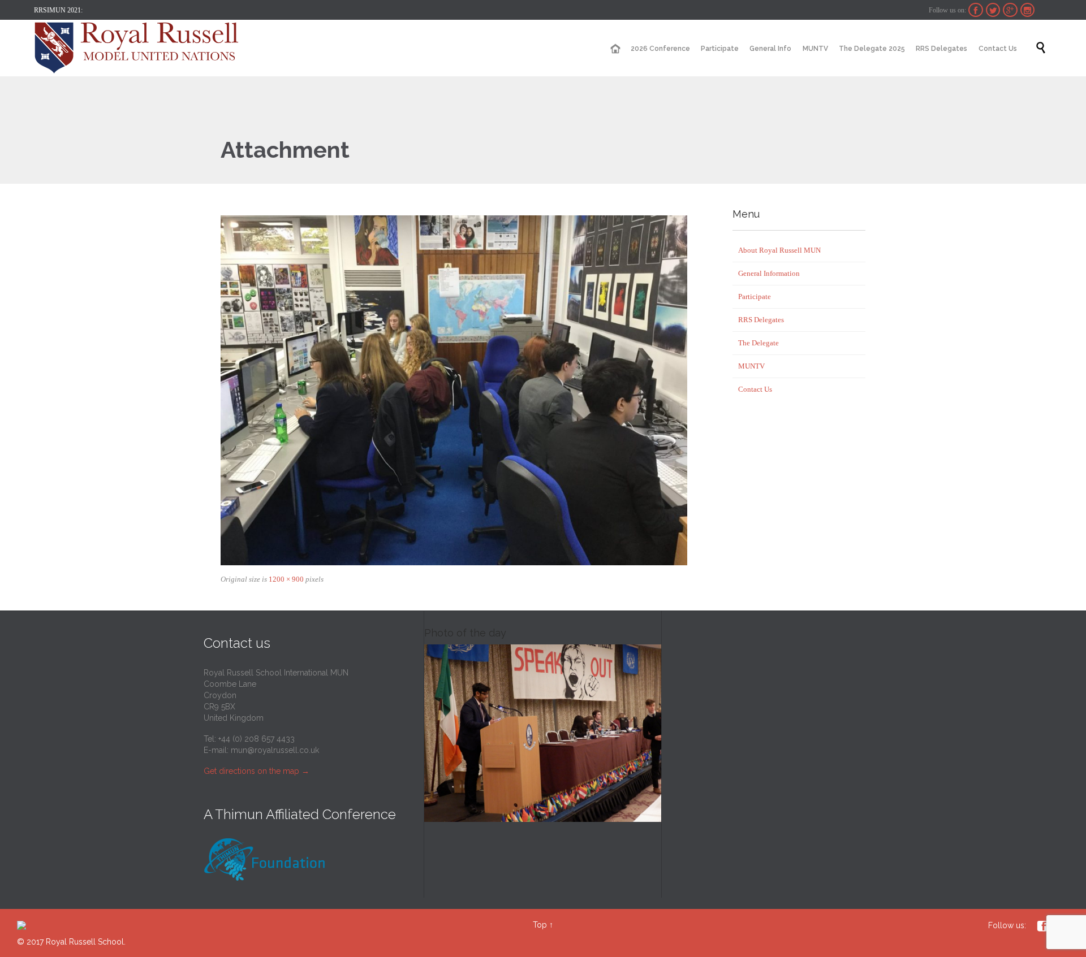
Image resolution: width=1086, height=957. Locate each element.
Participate (754, 296)
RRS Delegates (761, 319)
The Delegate (758, 343)
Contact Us (755, 389)
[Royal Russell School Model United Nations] (140, 48)
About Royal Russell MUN (779, 250)
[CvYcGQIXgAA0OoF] (454, 390)
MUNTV (751, 366)
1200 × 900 (286, 579)
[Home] (614, 49)
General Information (769, 273)
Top (540, 924)
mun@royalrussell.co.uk (275, 750)
